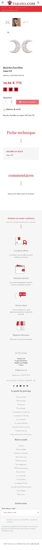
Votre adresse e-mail (8, 508)
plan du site (35, 544)
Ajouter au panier (27, 102)
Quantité (7, 98)
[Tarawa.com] (21, 2)
